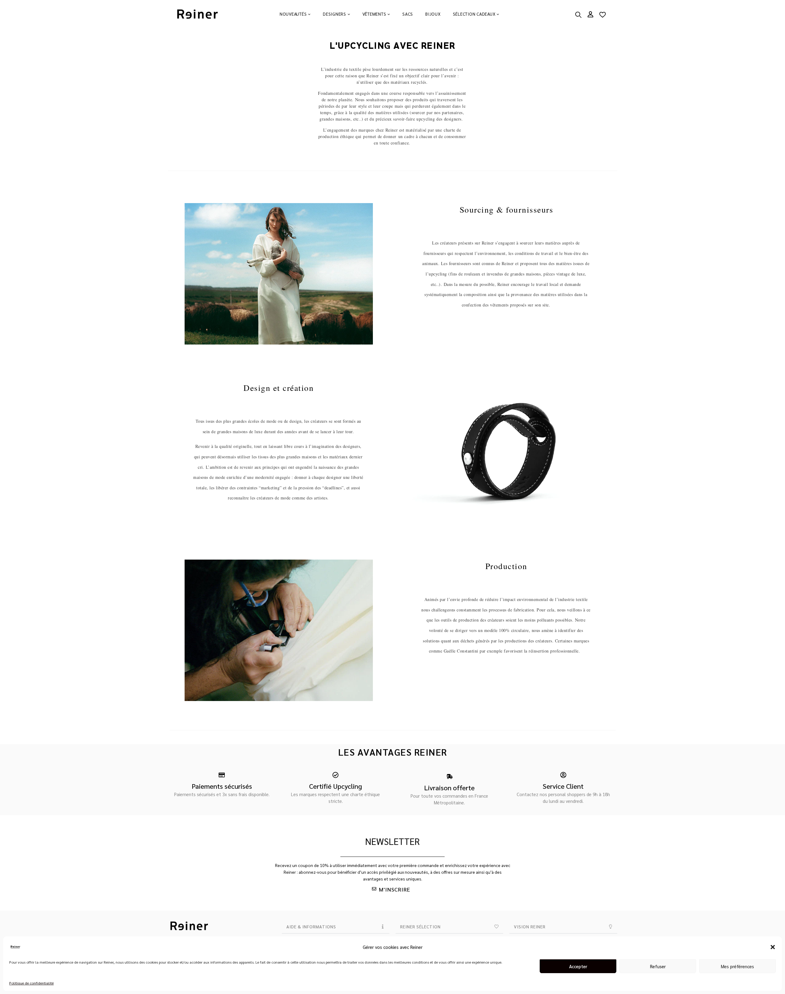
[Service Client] (563, 775)
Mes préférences (737, 966)
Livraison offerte (449, 787)
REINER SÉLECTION (420, 926)
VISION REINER (530, 926)
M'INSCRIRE (394, 889)
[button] (773, 947)
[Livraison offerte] (449, 776)
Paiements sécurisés (222, 786)
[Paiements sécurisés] (222, 775)
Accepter (578, 966)
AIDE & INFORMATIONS (311, 926)
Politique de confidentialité (31, 983)
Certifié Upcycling (335, 786)
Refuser (658, 966)
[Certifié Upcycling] (335, 775)
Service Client (563, 786)
